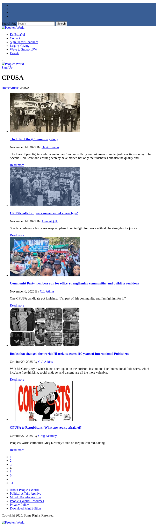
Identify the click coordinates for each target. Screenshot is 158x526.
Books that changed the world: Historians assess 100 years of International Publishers (69, 353)
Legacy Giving (19, 45)
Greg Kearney (47, 436)
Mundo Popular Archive (25, 497)
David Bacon (50, 147)
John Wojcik (50, 221)
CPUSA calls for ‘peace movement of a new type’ (44, 213)
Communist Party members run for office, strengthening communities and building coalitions (74, 283)
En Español (17, 34)
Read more (17, 165)
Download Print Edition (25, 508)
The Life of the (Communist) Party (34, 139)
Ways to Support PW (23, 49)
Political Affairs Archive (25, 493)
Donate (14, 53)
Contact (15, 38)
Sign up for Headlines (24, 42)
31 (11, 483)
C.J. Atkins (47, 291)
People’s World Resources (27, 501)
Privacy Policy (19, 504)
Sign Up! (8, 67)
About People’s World (24, 490)
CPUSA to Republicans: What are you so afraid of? (46, 427)
